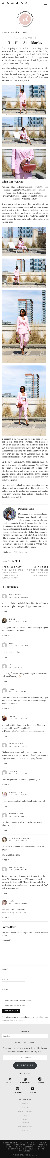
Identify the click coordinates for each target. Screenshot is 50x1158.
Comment (6, 939)
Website (5, 989)
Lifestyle (25, 1123)
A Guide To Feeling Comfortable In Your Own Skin (37, 571)
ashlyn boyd (15, 595)
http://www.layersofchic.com (14, 912)
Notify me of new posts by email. (15, 1005)
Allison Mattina (17, 814)
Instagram (23, 551)
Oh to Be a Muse (17, 744)
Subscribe (25, 1065)
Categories (19, 1145)
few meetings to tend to (17, 447)
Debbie (12, 716)
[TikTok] (17, 3)
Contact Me (14, 1149)
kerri (11, 643)
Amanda (13, 771)
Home (4, 32)
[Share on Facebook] (9, 561)
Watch (16, 195)
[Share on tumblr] (19, 561)
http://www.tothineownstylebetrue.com (28, 730)
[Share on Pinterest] (16, 561)
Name (5, 969)
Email (5, 979)
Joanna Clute (15, 792)
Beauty (25, 1103)
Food (25, 1115)
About (43, 1143)
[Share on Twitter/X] (13, 561)
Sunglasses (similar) (36, 189)
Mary (11, 901)
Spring (39, 464)
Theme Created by (25, 1155)
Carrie (12, 619)
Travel (25, 1131)
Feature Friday (25, 1111)
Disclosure (29, 1149)
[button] (46, 3)
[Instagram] (3, 3)
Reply (6, 611)
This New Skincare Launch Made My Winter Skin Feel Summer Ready (12, 572)
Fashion (32, 38)
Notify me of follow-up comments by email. (18, 1000)
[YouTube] (12, 3)
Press (7, 1145)
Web (15, 551)
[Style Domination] (25, 19)
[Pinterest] (8, 3)
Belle (11, 689)
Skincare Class (25, 1127)
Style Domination (19, 1143)
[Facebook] (22, 3)
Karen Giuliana (16, 868)
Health (25, 1119)
